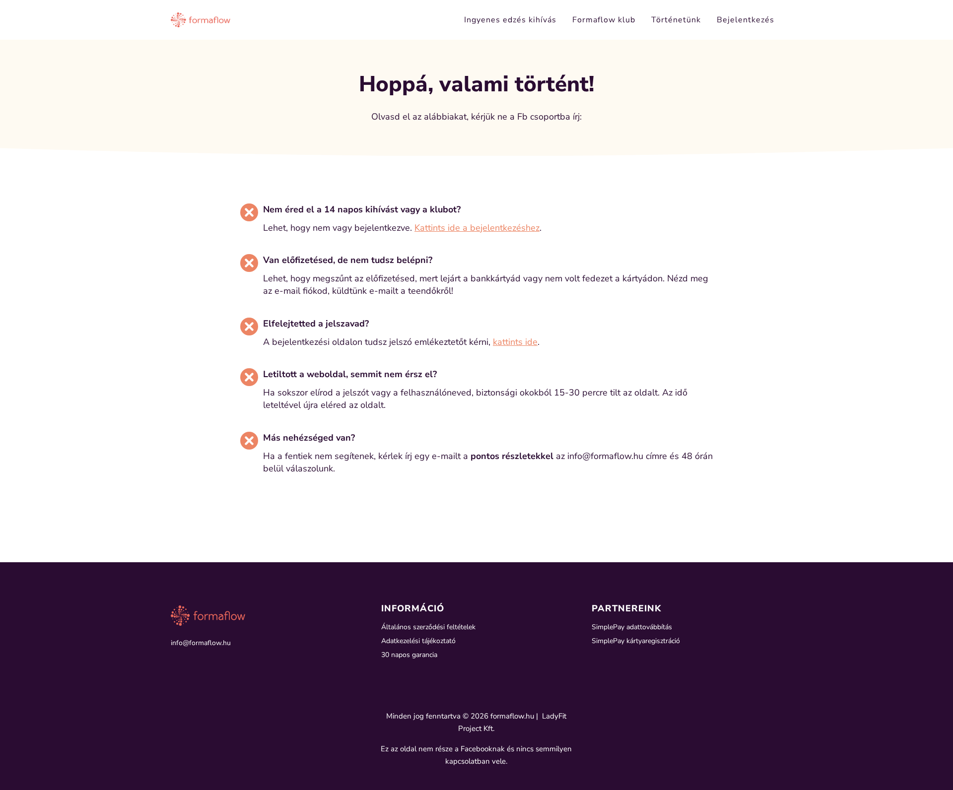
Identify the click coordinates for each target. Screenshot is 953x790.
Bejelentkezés (745, 19)
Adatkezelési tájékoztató (418, 641)
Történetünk (676, 19)
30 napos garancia (409, 654)
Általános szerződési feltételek (428, 627)
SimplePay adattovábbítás (632, 627)
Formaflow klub (603, 19)
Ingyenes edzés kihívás (510, 19)
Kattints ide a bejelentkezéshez (477, 228)
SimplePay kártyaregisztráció (636, 641)
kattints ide (515, 342)
